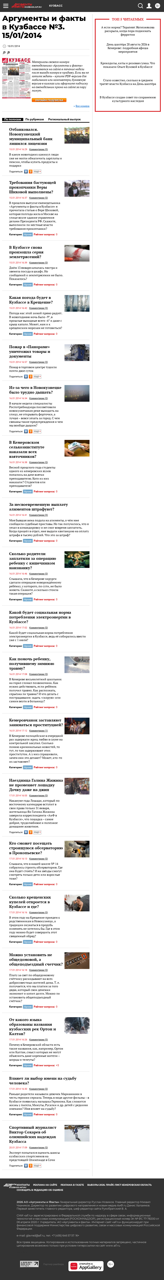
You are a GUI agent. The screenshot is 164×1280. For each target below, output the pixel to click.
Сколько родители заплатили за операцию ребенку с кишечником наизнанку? (32, 560)
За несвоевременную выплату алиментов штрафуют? (38, 507)
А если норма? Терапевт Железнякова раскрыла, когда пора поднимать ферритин (127, 30)
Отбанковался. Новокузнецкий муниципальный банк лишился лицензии (31, 136)
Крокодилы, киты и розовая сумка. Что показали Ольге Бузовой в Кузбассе (128, 64)
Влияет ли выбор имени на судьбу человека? (42, 1080)
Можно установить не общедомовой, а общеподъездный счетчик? (36, 959)
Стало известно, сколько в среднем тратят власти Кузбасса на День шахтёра (128, 82)
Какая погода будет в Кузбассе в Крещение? (31, 300)
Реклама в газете (72, 1185)
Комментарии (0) (38, 149)
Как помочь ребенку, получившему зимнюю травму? (31, 663)
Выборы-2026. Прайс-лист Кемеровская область (119, 1185)
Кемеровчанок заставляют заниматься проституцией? (36, 722)
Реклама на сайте (45, 1185)
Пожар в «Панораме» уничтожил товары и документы (29, 351)
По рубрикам (34, 119)
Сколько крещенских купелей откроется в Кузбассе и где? (30, 902)
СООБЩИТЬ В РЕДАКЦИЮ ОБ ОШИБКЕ (40, 1190)
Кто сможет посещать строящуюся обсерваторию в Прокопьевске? (36, 848)
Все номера (82, 106)
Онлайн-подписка (49, 100)
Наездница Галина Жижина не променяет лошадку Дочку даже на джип (36, 785)
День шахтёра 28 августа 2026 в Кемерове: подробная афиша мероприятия (128, 47)
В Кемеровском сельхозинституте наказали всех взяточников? (26, 449)
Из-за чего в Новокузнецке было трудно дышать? (35, 390)
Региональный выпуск (64, 119)
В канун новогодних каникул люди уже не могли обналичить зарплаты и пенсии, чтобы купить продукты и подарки (35, 160)
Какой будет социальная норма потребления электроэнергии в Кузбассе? (40, 617)
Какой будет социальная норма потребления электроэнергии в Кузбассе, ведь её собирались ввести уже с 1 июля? (47, 636)
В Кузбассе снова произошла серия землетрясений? (26, 252)
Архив (28, 234)
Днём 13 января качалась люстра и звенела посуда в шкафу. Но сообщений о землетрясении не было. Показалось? (36, 273)
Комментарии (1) (38, 730)
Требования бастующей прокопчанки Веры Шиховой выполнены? (32, 187)
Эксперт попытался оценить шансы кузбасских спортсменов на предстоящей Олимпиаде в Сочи (34, 1156)
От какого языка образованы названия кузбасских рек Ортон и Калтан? (32, 1026)
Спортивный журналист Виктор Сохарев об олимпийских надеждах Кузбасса (32, 1134)
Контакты (23, 1185)
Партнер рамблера (53, 1264)
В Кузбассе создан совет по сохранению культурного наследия (128, 99)
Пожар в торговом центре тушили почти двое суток (33, 369)
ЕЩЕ (37, 171)
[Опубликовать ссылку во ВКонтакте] (26, 171)
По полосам (12, 119)
